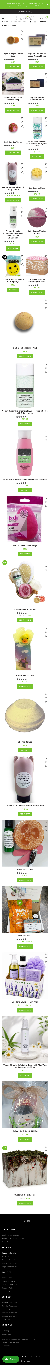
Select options (13, 66)
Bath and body (10, 25)
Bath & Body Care (9, 1263)
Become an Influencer (10, 1316)
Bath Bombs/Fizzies (13, 142)
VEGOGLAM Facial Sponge (25, 546)
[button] (9, 59)
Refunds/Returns (8, 1281)
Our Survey (6, 1319)
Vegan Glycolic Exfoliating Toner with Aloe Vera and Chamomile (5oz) (25, 1066)
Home (6, 21)
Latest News (6, 1334)
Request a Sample (9, 1253)
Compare (22, 35)
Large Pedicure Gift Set (25, 609)
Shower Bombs (25, 742)
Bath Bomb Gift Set (25, 676)
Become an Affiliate (9, 1313)
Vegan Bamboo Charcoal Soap (37, 98)
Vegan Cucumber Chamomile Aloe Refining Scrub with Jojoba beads (25, 412)
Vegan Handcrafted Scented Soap (13, 98)
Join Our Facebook (9, 1306)
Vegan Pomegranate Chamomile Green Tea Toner (25, 479)
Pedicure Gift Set (25, 870)
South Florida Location (10, 1235)
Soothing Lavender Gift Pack (25, 1002)
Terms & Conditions (9, 1284)
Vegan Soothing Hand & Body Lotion (13, 188)
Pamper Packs (25, 936)
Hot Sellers (6, 1256)
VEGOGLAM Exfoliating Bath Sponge (13, 280)
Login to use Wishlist (22, 31)
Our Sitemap (7, 1346)
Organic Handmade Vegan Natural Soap (37, 55)
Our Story (5, 1331)
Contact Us (6, 1291)
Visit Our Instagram (9, 1302)
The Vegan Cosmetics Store (32, 1357)
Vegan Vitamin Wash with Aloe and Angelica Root (37, 143)
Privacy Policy (7, 1278)
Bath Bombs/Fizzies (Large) (37, 232)
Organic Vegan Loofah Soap (13, 55)
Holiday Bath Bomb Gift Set (25, 1131)
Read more (13, 290)
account (41, 18)
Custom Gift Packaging (24, 1195)
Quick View (22, 39)
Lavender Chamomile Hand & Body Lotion (25, 806)
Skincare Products (9, 1260)
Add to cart (37, 156)
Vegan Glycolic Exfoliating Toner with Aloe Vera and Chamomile (13, 234)
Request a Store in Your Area (13, 1238)
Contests (5, 1242)
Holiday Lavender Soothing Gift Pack (36, 280)
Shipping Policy (7, 1288)
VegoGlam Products (9, 1267)
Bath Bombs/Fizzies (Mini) (25, 348)
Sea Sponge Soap (37, 188)
